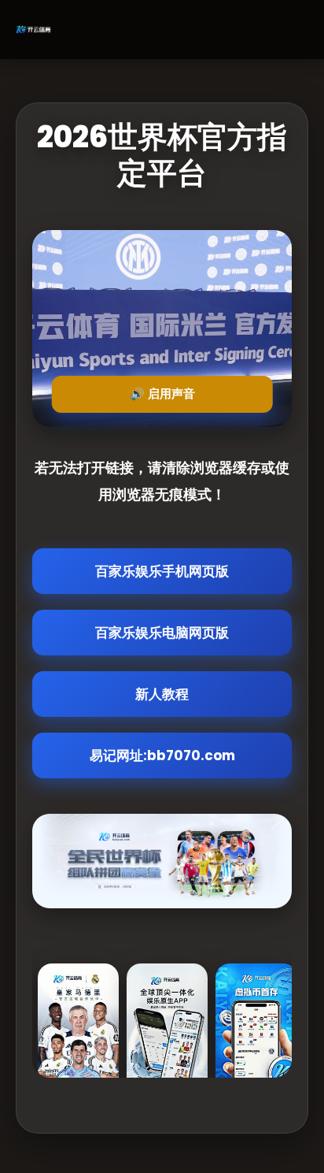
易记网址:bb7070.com (162, 755)
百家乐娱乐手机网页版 (162, 571)
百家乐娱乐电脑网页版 (162, 632)
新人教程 (162, 694)
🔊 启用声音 (162, 393)
